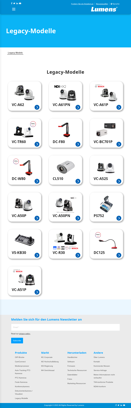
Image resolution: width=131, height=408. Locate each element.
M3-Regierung (47, 366)
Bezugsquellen (102, 4)
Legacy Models (15, 53)
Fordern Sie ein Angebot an (82, 4)
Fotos (69, 379)
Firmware (71, 366)
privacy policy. (24, 334)
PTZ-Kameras (20, 378)
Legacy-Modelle (21, 398)
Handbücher (72, 357)
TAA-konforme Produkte (103, 382)
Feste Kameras (21, 382)
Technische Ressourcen (77, 370)
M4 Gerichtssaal (47, 370)
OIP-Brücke (19, 357)
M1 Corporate (46, 357)
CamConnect (20, 362)
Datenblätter (72, 375)
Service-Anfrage (100, 370)
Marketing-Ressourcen (76, 383)
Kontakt (97, 362)
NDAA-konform (100, 386)
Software (71, 362)
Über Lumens (99, 357)
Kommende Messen (102, 366)
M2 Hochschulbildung (50, 362)
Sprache (115, 4)
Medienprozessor (22, 366)
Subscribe (17, 341)
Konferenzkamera (22, 386)
